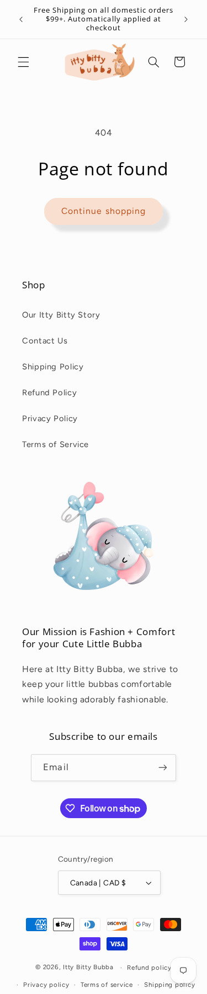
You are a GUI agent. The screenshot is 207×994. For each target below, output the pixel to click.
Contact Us (44, 341)
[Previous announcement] (21, 19)
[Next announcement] (186, 19)
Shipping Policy (52, 367)
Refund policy (149, 967)
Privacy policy (46, 984)
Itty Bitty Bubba (88, 967)
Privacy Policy (50, 418)
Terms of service (107, 984)
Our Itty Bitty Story (61, 315)
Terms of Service (55, 444)
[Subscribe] (162, 767)
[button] (23, 61)
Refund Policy (49, 392)
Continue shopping (103, 211)
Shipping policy (169, 984)
